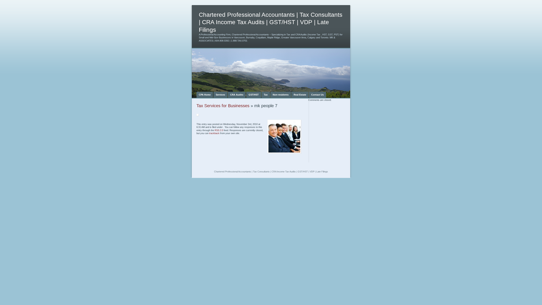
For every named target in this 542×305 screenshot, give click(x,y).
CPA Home (205, 94)
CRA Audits (236, 94)
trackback (214, 133)
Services (220, 94)
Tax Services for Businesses (222, 105)
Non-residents (281, 94)
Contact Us (317, 94)
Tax (266, 94)
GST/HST (254, 94)
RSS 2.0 (219, 130)
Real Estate (300, 94)
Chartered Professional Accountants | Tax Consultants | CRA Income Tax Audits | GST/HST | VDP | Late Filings (270, 22)
